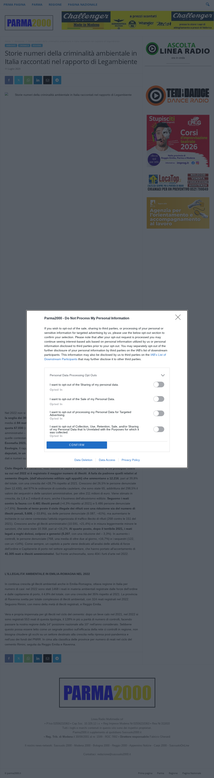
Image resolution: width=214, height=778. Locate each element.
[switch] (158, 384)
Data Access (107, 460)
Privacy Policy (131, 460)
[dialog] (107, 389)
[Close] (179, 318)
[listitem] (107, 375)
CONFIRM (77, 445)
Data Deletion (83, 460)
